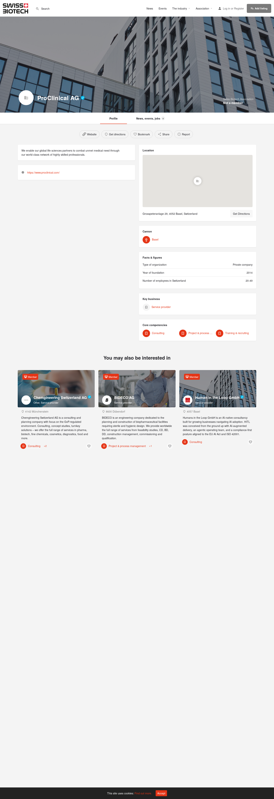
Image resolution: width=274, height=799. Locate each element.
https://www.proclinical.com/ (43, 172)
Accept (161, 793)
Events (163, 8)
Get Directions (241, 214)
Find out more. (143, 793)
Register (239, 8)
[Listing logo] (26, 97)
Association (202, 8)
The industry (179, 8)
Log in (226, 8)
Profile (113, 118)
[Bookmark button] (89, 446)
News (150, 8)
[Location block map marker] (197, 181)
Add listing (261, 8)
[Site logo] (16, 8)
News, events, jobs (150, 118)
